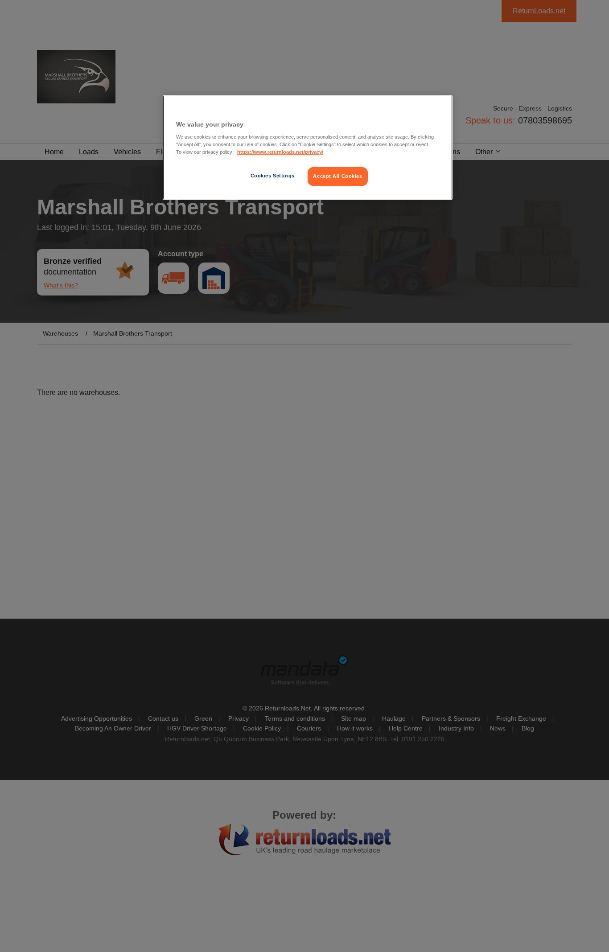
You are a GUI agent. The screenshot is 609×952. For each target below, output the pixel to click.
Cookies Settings (273, 175)
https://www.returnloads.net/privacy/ (280, 152)
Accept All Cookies (337, 176)
